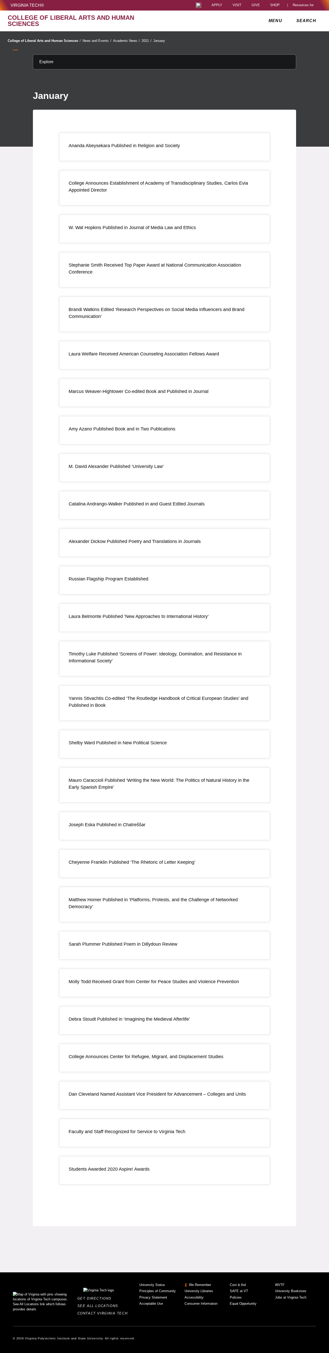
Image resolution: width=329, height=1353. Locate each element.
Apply (217, 5)
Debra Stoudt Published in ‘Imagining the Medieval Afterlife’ (129, 1019)
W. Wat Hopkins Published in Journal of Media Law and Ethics (132, 227)
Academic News (126, 41)
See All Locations (99, 1306)
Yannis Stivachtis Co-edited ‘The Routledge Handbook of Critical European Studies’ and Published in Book (158, 702)
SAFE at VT (239, 1291)
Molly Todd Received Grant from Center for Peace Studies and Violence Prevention (154, 981)
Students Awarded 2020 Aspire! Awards (109, 1169)
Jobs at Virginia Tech (290, 1297)
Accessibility (194, 1297)
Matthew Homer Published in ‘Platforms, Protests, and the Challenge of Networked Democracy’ (153, 903)
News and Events (97, 41)
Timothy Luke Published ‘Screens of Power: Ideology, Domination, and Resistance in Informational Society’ (155, 657)
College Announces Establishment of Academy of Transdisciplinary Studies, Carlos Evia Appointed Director (158, 187)
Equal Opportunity (243, 1303)
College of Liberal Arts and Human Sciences (44, 41)
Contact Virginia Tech (104, 1313)
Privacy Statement (153, 1297)
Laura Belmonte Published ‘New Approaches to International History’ (139, 616)
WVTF (280, 1285)
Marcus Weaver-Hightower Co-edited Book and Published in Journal (138, 391)
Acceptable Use (151, 1303)
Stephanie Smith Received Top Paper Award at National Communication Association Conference (155, 268)
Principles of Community (157, 1291)
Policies (236, 1297)
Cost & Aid (238, 1285)
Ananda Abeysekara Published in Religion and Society (124, 145)
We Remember (200, 1285)
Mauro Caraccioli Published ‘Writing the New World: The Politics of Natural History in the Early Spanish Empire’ (159, 784)
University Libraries (199, 1291)
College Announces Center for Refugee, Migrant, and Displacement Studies (146, 1056)
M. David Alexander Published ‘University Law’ (116, 466)
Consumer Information (201, 1303)
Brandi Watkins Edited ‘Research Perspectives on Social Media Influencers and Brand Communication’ (156, 313)
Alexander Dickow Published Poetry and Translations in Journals (135, 541)
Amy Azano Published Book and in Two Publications (122, 428)
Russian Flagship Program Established (108, 578)
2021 (146, 41)
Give (256, 5)
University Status (152, 1285)
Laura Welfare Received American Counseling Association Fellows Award (144, 353)
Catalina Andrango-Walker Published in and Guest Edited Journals (137, 503)
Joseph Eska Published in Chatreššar (107, 824)
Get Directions (96, 1298)
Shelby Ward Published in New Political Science (118, 742)
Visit (237, 5)
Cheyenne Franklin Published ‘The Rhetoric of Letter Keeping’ (132, 862)
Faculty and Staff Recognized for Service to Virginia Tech (127, 1131)
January (159, 41)
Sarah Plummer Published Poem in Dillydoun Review (123, 944)
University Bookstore (290, 1291)
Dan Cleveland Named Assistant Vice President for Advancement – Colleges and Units (157, 1094)
